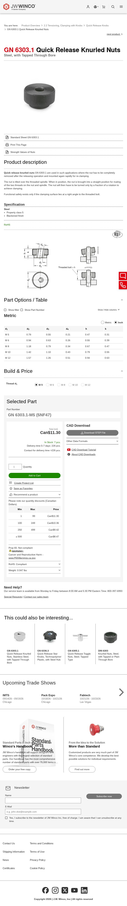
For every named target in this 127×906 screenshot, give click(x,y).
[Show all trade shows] (121, 691)
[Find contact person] (123, 276)
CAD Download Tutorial (84, 449)
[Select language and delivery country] (96, 6)
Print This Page (18, 144)
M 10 (75, 385)
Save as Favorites (23, 488)
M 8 (63, 385)
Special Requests (13, 596)
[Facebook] (45, 890)
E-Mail (8, 806)
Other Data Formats (76, 441)
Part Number (13, 409)
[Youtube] (74, 890)
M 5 (41, 385)
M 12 (87, 385)
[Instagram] (55, 890)
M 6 (52, 385)
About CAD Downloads (83, 454)
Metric (108, 322)
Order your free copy (19, 769)
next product (114, 34)
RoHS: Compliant (18, 564)
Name (8, 795)
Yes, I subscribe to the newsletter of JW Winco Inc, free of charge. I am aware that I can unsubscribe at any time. (65, 819)
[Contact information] (123, 285)
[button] (88, 6)
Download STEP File (95, 432)
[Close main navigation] (121, 6)
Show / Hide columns (107, 310)
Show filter (13, 310)
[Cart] (105, 6)
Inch (120, 322)
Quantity (27, 466)
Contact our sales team (36, 596)
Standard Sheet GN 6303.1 (24, 137)
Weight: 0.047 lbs (18, 570)
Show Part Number (34, 310)
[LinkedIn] (84, 890)
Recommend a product (26, 494)
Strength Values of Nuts (22, 152)
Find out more (82, 769)
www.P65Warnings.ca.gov (22, 558)
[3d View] (117, 234)
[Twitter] (65, 890)
